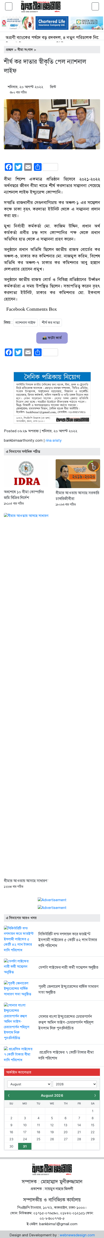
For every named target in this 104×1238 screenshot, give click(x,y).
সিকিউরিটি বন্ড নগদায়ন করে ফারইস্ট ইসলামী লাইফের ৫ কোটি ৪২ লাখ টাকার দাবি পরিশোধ (67, 940)
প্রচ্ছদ (9, 49)
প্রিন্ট (53, 87)
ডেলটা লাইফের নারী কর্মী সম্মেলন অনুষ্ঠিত (68, 967)
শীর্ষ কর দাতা (51, 322)
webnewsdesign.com (77, 1235)
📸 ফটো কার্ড (52, 338)
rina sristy (54, 440)
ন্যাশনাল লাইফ (25, 322)
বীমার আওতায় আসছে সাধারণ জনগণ (30, 880)
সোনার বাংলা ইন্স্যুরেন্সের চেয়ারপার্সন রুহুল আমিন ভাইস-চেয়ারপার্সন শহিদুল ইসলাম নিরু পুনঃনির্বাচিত (66, 1022)
